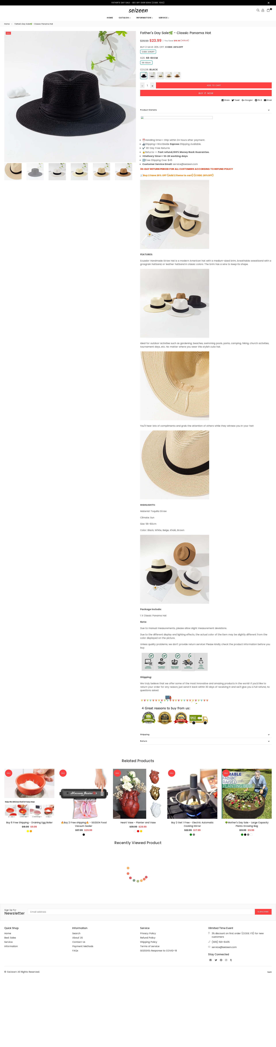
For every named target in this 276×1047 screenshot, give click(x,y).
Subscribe (263, 911)
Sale (8, 33)
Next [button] (132, 97)
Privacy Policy (148, 933)
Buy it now (206, 93)
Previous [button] (8, 97)
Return (143, 741)
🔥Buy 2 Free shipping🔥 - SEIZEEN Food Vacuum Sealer (84, 824)
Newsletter (14, 912)
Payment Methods (82, 946)
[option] (70, 96)
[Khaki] (168, 75)
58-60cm (146, 62)
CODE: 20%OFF (148, 52)
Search (76, 933)
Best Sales (10, 937)
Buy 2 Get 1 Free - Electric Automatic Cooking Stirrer (192, 824)
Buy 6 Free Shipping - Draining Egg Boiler (29, 822)
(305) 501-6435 (221, 942)
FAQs (75, 950)
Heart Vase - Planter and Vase (138, 822)
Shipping (145, 734)
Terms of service (149, 946)
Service (163, 17)
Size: (149, 58)
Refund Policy (147, 937)
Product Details (148, 110)
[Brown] (177, 75)
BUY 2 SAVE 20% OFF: (161, 47)
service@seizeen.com (224, 947)
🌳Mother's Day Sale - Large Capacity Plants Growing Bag (247, 824)
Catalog (124, 17)
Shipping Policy (148, 942)
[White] (152, 75)
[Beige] (160, 75)
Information (144, 17)
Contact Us (78, 942)
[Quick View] (51, 775)
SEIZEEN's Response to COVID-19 (158, 950)
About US (77, 937)
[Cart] (268, 10)
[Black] (143, 75)
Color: (149, 69)
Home (110, 17)
